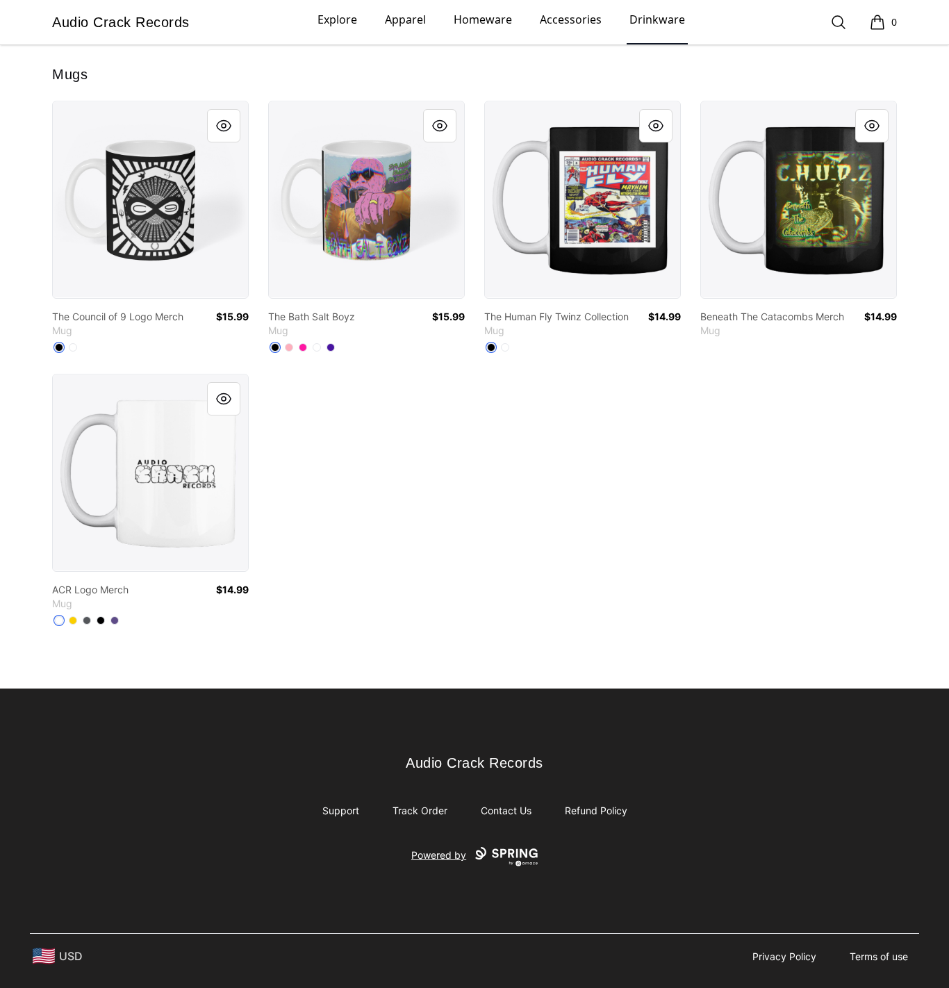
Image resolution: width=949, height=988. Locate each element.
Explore (337, 19)
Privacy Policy (784, 956)
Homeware (483, 19)
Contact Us (506, 810)
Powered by (438, 855)
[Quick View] (223, 125)
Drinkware (657, 19)
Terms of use (879, 956)
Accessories (571, 19)
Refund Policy (596, 810)
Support (340, 810)
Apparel (405, 19)
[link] (150, 199)
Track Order (420, 810)
